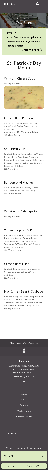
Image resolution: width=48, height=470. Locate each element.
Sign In (11, 466)
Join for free (30, 50)
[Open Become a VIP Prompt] (42, 456)
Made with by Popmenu (20, 343)
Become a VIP (34, 466)
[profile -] (37, 3)
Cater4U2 (12, 435)
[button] (24, 92)
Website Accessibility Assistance (24, 448)
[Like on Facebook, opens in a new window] (24, 351)
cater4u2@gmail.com (24, 376)
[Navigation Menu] (44, 4)
